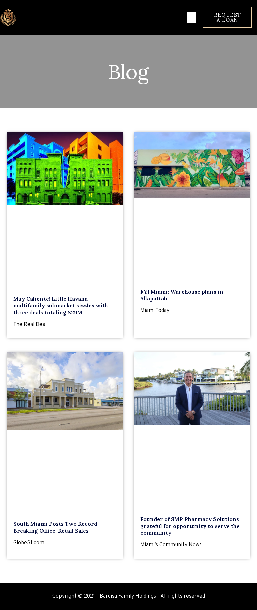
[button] (191, 17)
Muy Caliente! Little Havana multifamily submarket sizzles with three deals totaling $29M (60, 305)
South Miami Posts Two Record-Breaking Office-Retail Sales (56, 527)
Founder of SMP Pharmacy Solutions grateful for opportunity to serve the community (190, 526)
